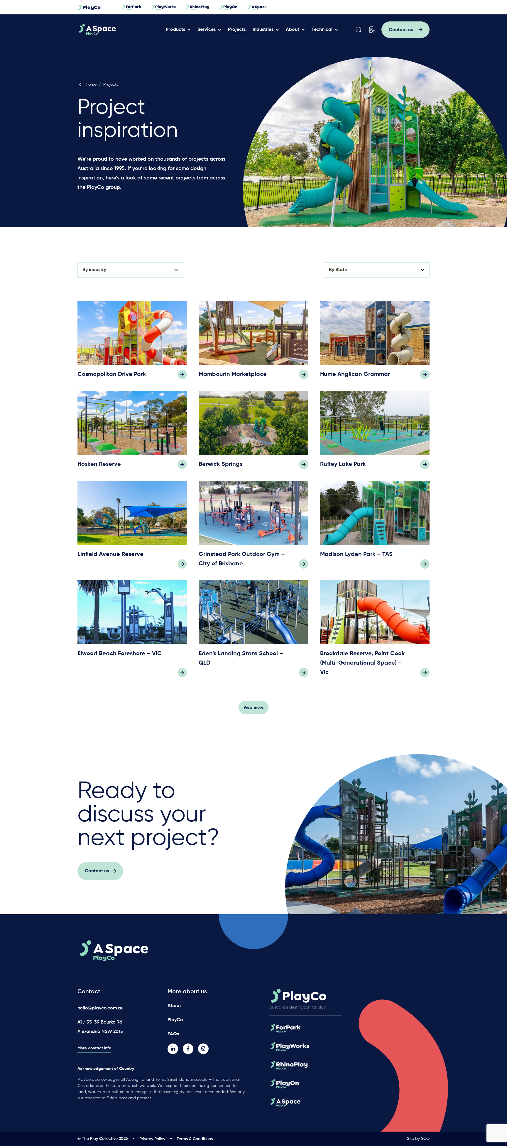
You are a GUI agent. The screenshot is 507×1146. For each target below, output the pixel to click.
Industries (263, 29)
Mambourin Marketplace (233, 374)
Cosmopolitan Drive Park (111, 374)
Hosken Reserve (99, 464)
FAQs (173, 1034)
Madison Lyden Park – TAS (356, 554)
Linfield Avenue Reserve (110, 554)
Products (175, 29)
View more (253, 707)
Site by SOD (418, 1139)
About (292, 29)
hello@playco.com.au (100, 1008)
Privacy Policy (152, 1139)
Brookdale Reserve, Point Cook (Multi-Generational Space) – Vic (362, 663)
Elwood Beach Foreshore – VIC (119, 654)
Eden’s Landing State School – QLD (241, 658)
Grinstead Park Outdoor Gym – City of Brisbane (242, 559)
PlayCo (175, 1020)
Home (91, 85)
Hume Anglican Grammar (355, 374)
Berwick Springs (220, 464)
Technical (322, 29)
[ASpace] (119, 30)
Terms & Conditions (195, 1139)
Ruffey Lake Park (343, 464)
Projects (237, 29)
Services (206, 29)
